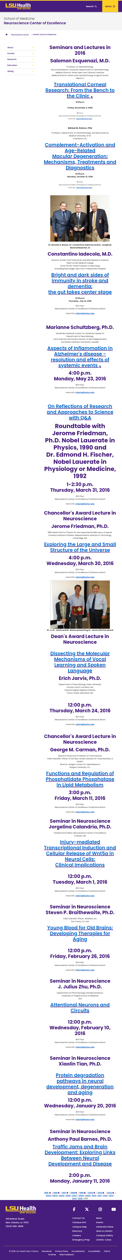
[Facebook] (74, 1209)
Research (11, 59)
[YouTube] (114, 1209)
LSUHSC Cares (103, 1239)
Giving (10, 71)
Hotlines (52, 1254)
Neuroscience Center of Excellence (35, 23)
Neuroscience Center (20, 34)
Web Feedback (66, 1254)
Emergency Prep (81, 1239)
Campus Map (79, 1226)
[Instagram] (100, 1209)
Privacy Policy (61, 1251)
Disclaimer (47, 1251)
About (10, 47)
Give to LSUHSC (104, 1231)
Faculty (10, 53)
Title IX (107, 1251)
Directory (77, 1231)
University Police (104, 1226)
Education (12, 65)
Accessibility (94, 1251)
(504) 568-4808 (14, 1226)
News (99, 1218)
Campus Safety (104, 1235)
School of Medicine (19, 19)
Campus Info (79, 1222)
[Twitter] (87, 1209)
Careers (76, 1235)
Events (99, 1222)
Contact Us (78, 1218)
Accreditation (78, 1251)
